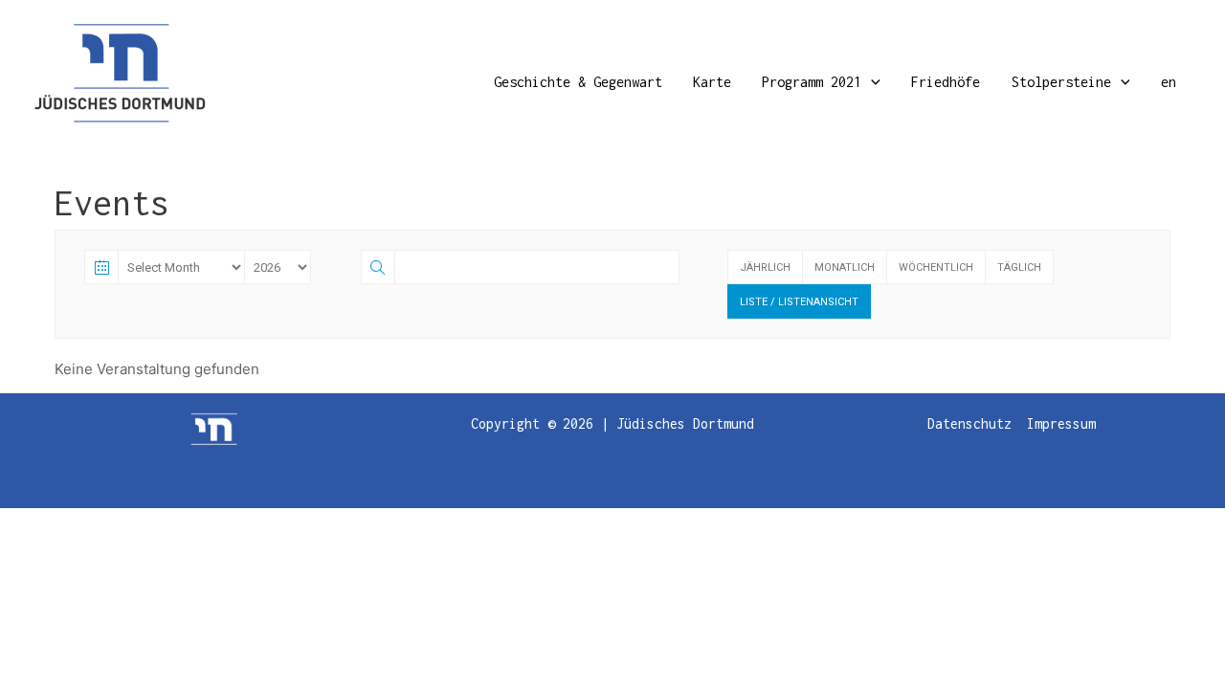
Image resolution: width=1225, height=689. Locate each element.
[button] (870, 82)
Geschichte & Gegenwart (578, 82)
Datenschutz (969, 423)
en (1168, 82)
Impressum (1061, 423)
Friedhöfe (945, 82)
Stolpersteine (1061, 82)
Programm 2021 (811, 82)
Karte (712, 82)
